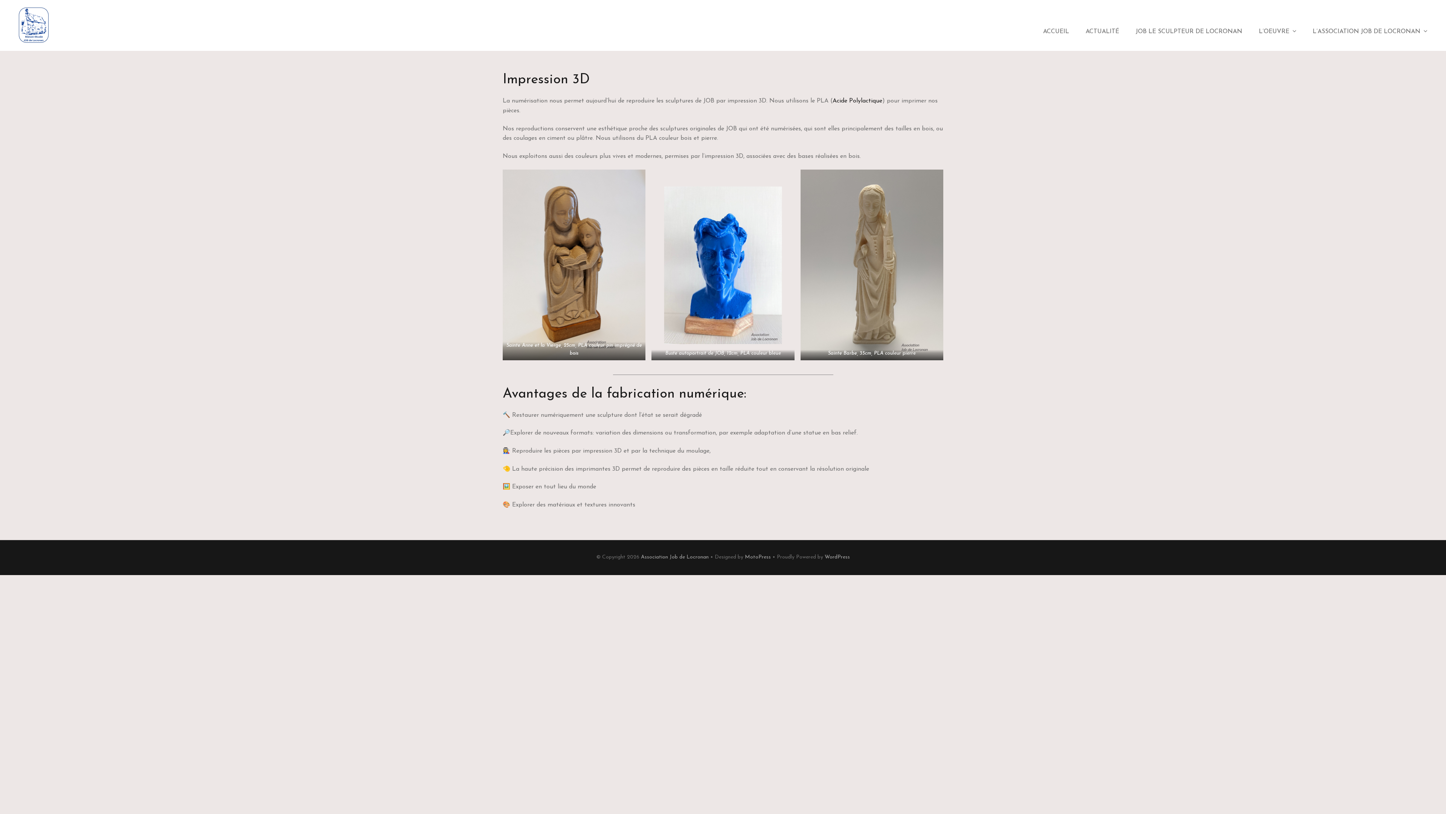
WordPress (837, 557)
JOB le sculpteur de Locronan (1189, 32)
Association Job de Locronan (675, 557)
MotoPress (758, 557)
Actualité (1102, 32)
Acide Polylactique (857, 101)
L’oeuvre (1274, 32)
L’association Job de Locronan (1366, 32)
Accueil (1056, 32)
